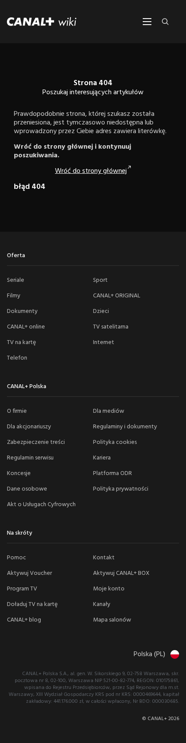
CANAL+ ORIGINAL (116, 296)
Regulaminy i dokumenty (125, 427)
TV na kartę (21, 343)
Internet (103, 343)
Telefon (17, 358)
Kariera (102, 458)
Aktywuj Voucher (29, 573)
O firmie (17, 411)
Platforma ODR (112, 473)
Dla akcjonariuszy (29, 427)
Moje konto (109, 589)
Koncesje (19, 473)
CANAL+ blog (24, 620)
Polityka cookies (115, 442)
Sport (100, 280)
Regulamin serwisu (30, 458)
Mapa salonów (112, 620)
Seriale (15, 280)
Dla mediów (108, 411)
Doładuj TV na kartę (32, 604)
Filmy (13, 296)
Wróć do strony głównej (91, 171)
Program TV (22, 589)
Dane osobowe (27, 489)
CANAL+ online (26, 327)
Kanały (101, 604)
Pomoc (16, 558)
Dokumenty (22, 311)
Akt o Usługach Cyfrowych (41, 505)
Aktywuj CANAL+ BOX (121, 573)
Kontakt (104, 558)
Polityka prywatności (120, 489)
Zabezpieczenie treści (36, 442)
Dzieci (101, 311)
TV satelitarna (110, 327)
